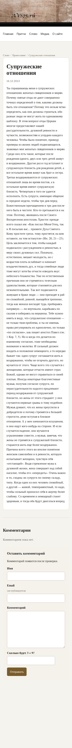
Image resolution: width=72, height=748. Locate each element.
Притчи (21, 33)
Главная (8, 33)
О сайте (57, 33)
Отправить (17, 672)
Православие (19, 55)
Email (16, 587)
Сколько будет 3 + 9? (21, 653)
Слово (33, 33)
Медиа (45, 33)
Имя (10, 568)
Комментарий (16, 607)
